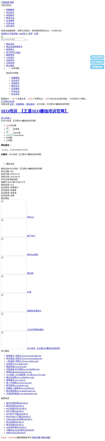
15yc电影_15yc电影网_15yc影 (25, 375)
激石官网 (15, 406)
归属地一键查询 (20, 388)
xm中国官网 (16, 427)
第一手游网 (19, 383)
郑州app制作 (32, 254)
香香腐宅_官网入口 (23, 356)
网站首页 (10, 44)
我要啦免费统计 (34, 311)
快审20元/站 (9, 101)
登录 (30, 34)
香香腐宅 (15, 380)
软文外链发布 (97, 62)
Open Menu (6, 5)
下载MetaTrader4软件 (20, 430)
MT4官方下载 (17, 414)
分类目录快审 (97, 57)
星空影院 (17, 385)
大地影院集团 (21, 393)
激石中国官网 (17, 403)
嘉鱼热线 (16, 366)
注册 (36, 34)
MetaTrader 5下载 (18, 416)
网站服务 (30, 104)
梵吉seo (30, 217)
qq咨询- (22, 34)
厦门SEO (31, 236)
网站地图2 (46, 437)
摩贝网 (30, 273)
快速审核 (14, 34)
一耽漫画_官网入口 (22, 361)
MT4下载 (15, 411)
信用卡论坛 (16, 433)
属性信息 (10, 164)
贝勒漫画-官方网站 (23, 369)
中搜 (29, 292)
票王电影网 (20, 391)
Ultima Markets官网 (19, 419)
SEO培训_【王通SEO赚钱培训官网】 (35, 111)
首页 (12, 104)
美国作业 (19, 372)
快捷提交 (5, 34)
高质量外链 (97, 67)
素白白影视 (20, 377)
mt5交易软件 (16, 408)
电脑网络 (20, 104)
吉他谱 (17, 364)
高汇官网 (15, 422)
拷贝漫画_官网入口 (24, 358)
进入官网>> (6, 118)
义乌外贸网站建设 (35, 329)
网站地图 (36, 437)
